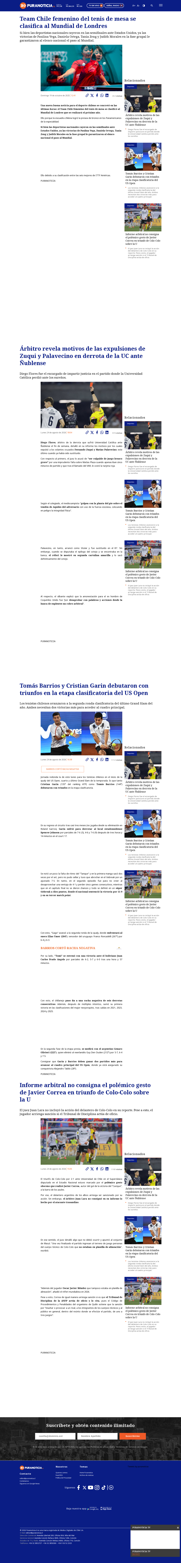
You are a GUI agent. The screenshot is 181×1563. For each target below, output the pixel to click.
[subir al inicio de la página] (119, 948)
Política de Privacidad (63, 1478)
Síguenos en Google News (30, 1483)
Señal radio (112, 5)
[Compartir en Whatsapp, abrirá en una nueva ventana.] (102, 95)
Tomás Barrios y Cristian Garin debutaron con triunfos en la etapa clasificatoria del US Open (142, 178)
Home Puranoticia (86, 1472)
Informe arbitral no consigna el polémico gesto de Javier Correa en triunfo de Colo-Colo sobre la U (142, 239)
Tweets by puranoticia (138, 1466)
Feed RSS (59, 1475)
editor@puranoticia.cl (27, 1478)
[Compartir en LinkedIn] (107, 95)
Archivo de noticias (87, 1475)
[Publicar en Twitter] (92, 95)
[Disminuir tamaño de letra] (138, 5)
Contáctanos (24, 1481)
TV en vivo (94, 5)
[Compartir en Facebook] (97, 95)
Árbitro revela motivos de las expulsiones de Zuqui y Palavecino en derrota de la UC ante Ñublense (142, 119)
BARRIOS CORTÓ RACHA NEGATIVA (62, 769)
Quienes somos (61, 1472)
